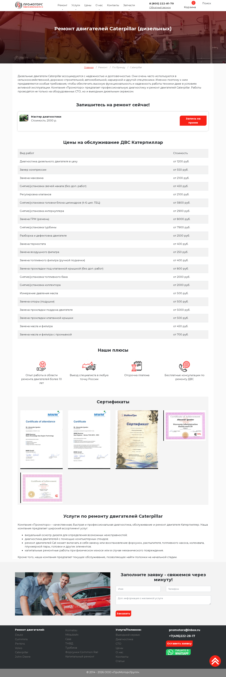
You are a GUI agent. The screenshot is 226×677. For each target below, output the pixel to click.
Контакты (113, 5)
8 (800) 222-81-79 (161, 3)
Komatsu (71, 630)
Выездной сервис (128, 634)
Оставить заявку (179, 643)
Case (68, 639)
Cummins (21, 639)
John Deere (23, 656)
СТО (118, 643)
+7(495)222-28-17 (181, 636)
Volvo (18, 648)
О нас (99, 5)
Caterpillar (21, 652)
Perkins (20, 643)
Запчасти (129, 5)
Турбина (71, 647)
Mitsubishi (71, 634)
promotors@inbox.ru (184, 630)
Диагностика (124, 639)
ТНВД (69, 643)
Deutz (19, 634)
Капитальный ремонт (79, 656)
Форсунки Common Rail (81, 652)
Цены (87, 5)
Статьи (120, 661)
